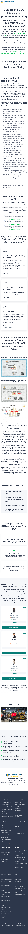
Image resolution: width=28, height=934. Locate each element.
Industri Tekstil (18, 819)
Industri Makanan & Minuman (19, 815)
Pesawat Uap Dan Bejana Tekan (21, 864)
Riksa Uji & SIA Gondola (6, 911)
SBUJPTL (17, 877)
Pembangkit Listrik (19, 813)
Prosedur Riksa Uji (5, 859)
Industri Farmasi (4, 837)
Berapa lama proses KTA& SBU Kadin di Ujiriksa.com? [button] (14, 510)
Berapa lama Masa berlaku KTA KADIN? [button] (14, 492)
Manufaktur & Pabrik (5, 804)
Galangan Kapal (4, 832)
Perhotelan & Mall (5, 813)
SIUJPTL (17, 881)
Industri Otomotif (5, 821)
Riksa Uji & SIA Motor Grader (6, 889)
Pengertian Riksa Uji (5, 852)
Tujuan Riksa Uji (4, 854)
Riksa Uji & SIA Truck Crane (5, 897)
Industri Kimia (18, 810)
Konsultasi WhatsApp (14, 627)
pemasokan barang (19, 33)
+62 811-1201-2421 (14, 784)
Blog (16, 874)
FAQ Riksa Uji (4, 861)
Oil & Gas (3, 811)
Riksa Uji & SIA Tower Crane (6, 916)
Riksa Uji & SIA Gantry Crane (6, 908)
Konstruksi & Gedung (6, 799)
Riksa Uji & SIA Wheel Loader (6, 882)
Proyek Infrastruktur (19, 833)
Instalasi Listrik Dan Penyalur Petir (19, 854)
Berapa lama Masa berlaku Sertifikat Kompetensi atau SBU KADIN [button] (14, 499)
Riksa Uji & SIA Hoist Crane (5, 901)
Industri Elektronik (5, 834)
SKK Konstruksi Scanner (20, 894)
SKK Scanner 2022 (19, 888)
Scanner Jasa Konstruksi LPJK (20, 891)
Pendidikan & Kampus (20, 804)
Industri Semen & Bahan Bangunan (6, 824)
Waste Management (19, 831)
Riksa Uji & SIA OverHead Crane (7, 904)
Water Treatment (18, 828)
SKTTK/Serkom (18, 879)
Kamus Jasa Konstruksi (21, 925)
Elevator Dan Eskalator (20, 857)
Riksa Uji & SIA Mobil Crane (5, 893)
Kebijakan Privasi (19, 923)
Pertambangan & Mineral (6, 802)
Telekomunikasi (18, 826)
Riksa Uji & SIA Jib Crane (6, 913)
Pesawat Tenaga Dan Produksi (20, 860)
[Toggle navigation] (26, 2)
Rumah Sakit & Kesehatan (7, 816)
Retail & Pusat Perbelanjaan (18, 807)
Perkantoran (3, 827)
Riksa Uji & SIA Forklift (6, 874)
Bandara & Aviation (19, 802)
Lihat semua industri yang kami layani (21, 850)
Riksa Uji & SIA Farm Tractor (5, 886)
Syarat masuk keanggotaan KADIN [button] (15, 505)
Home (2, 850)
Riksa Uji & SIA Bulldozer (6, 877)
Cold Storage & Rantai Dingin (6, 840)
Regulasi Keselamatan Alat (7, 857)
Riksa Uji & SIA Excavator (7, 879)
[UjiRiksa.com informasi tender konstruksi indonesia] (7, 2)
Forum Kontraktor (19, 884)
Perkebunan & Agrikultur (6, 809)
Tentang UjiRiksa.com (9, 923)
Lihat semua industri (13, 843)
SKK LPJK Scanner (19, 886)
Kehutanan (17, 824)
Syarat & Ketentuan (5, 925)
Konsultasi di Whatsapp (14, 219)
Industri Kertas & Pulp (6, 830)
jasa (5, 35)
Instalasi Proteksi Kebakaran (19, 868)
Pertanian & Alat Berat (20, 821)
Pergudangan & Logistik (6, 806)
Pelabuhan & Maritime (20, 799)
